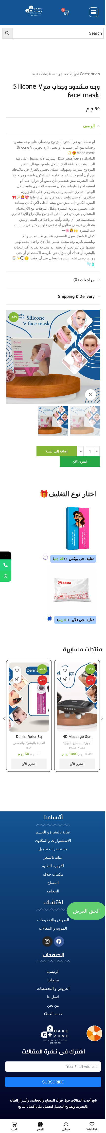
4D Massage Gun (77, 736)
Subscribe (53, 1081)
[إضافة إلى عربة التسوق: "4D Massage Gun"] (65, 679)
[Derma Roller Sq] (29, 697)
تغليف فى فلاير (75, 619)
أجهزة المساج (82, 743)
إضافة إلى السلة (57, 451)
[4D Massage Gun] (77, 697)
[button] (93, 12)
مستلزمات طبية (44, 74)
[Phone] (5, 565)
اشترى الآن (79, 462)
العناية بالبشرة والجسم (29, 743)
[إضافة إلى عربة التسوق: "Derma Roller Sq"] (17, 679)
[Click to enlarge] (90, 394)
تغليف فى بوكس (73, 558)
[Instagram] (47, 941)
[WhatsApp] (5, 576)
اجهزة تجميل (69, 74)
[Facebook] (59, 941)
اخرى (29, 747)
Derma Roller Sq (29, 736)
